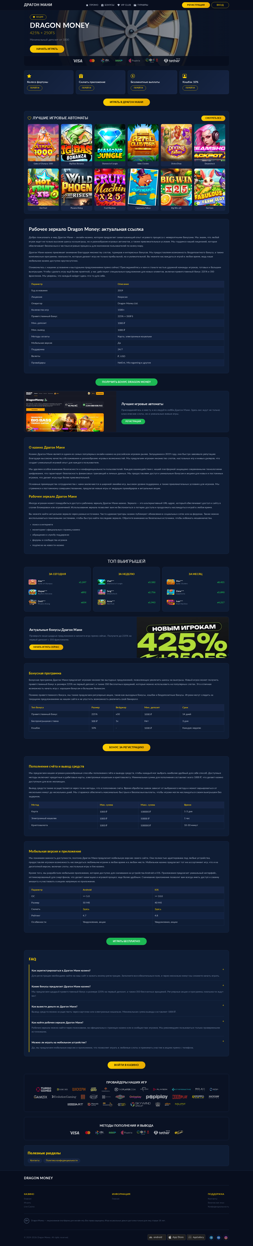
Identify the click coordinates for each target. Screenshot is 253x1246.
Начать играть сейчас (46, 647)
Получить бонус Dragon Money (126, 382)
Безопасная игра (216, 1203)
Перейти (34, 88)
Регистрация (196, 5)
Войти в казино (126, 1065)
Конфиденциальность (218, 1207)
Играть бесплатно (126, 941)
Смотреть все (213, 118)
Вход (220, 5)
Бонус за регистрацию (126, 747)
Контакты (35, 1161)
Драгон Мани (38, 5)
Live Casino (29, 1207)
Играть (27, 1203)
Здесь (86, 909)
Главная (27, 1199)
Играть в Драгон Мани (126, 102)
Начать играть (47, 49)
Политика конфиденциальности (62, 1161)
